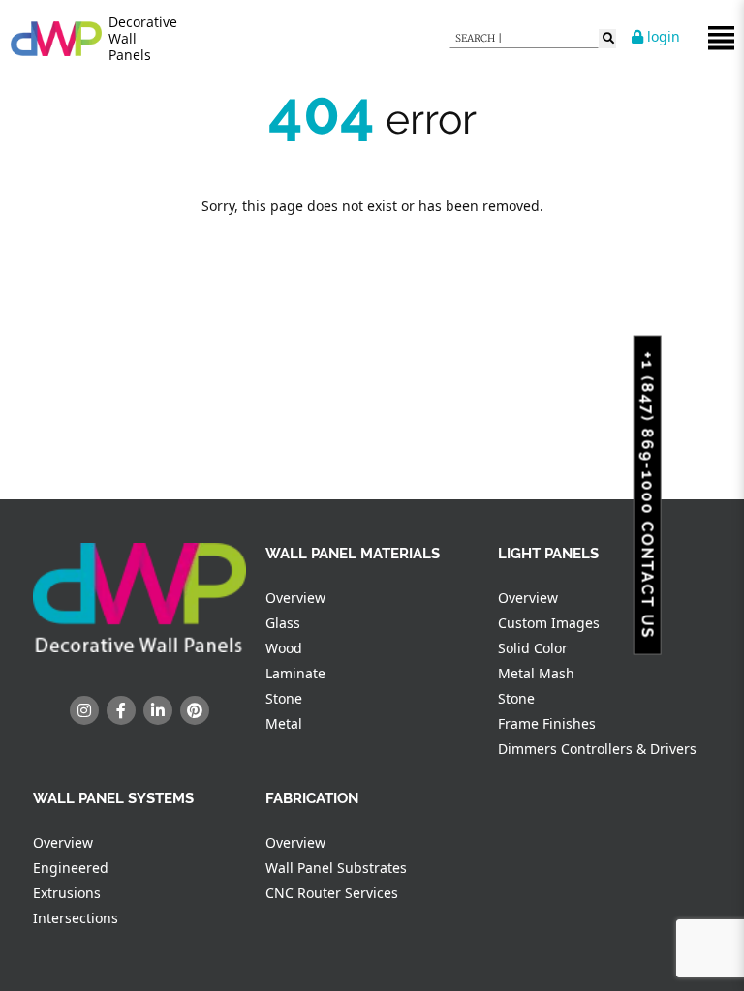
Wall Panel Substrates (336, 867)
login (661, 36)
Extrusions (67, 893)
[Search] (607, 38)
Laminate (295, 673)
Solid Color (533, 648)
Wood (283, 648)
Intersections (75, 918)
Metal (283, 723)
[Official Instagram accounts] (84, 710)
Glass (282, 623)
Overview (295, 597)
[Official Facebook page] (121, 710)
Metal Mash (536, 673)
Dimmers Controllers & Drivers (597, 748)
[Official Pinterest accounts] (194, 710)
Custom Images (549, 623)
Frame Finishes (547, 723)
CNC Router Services (331, 893)
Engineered (70, 867)
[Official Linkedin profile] (157, 710)
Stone (283, 698)
